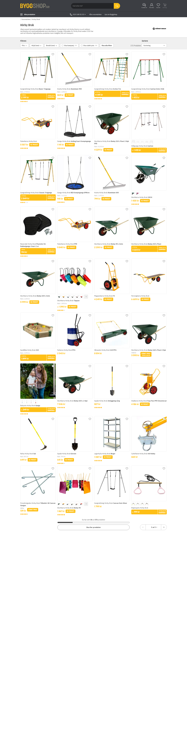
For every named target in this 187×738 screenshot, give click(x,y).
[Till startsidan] (34, 6)
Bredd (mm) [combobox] (50, 45)
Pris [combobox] (23, 45)
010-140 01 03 (78, 14)
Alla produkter (29, 14)
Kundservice (144, 7)
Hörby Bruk (36, 19)
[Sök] (117, 6)
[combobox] (153, 527)
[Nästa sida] (164, 527)
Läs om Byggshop (111, 14)
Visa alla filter (107, 45)
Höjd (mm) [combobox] (35, 45)
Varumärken (26, 19)
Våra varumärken (95, 14)
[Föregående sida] (143, 527)
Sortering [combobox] (146, 45)
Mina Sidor (151, 7)
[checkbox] (69, 45)
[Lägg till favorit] (52, 54)
